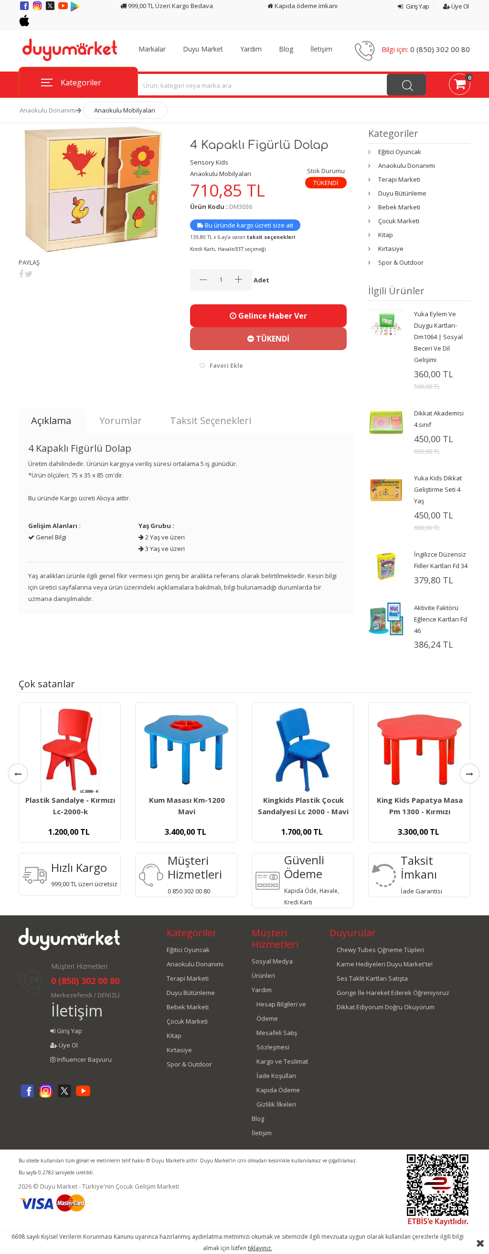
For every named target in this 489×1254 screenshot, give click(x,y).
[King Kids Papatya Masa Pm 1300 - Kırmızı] (419, 750)
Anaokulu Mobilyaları (124, 110)
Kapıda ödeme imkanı (305, 5)
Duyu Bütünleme (402, 193)
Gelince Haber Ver (271, 316)
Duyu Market (203, 49)
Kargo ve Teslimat (282, 1061)
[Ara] (406, 84)
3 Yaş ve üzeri (164, 548)
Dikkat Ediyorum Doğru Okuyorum (386, 1007)
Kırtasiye (391, 248)
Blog (286, 49)
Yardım (251, 49)
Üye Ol (459, 6)
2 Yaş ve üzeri (164, 537)
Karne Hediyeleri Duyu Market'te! (385, 964)
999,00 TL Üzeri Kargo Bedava (170, 5)
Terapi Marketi (399, 179)
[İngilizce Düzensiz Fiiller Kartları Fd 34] (386, 565)
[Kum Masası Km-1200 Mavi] (186, 750)
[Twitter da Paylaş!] (29, 274)
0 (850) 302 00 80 (440, 49)
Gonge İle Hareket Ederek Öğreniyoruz (393, 992)
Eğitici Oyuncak (399, 151)
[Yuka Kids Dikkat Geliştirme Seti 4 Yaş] (386, 489)
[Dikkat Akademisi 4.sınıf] (386, 424)
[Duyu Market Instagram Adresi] (38, 9)
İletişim (321, 49)
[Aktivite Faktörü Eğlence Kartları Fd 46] (386, 618)
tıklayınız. (260, 1248)
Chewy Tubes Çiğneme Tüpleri (380, 949)
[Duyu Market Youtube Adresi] (63, 9)
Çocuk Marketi (398, 221)
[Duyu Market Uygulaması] (75, 9)
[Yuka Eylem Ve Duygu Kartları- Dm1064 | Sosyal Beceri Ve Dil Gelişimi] (386, 325)
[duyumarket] (70, 49)
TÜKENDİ (271, 338)
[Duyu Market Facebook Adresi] (25, 9)
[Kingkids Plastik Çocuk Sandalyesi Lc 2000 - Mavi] (302, 750)
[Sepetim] (459, 86)
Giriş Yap (417, 6)
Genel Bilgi (50, 537)
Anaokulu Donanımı (48, 110)
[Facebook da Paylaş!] (21, 274)
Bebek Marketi (399, 207)
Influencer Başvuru (83, 1059)
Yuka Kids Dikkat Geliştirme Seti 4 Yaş (438, 489)
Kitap (385, 234)
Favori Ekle (226, 366)
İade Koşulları (276, 1075)
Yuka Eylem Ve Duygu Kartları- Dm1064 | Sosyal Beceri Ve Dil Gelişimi (438, 337)
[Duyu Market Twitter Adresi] (50, 9)
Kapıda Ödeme (278, 1090)
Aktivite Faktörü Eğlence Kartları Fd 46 (440, 619)
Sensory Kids (209, 162)
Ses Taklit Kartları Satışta (372, 978)
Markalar (152, 49)
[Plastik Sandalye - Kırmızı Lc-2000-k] (69, 750)
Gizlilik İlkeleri (276, 1104)
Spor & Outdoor (401, 262)
